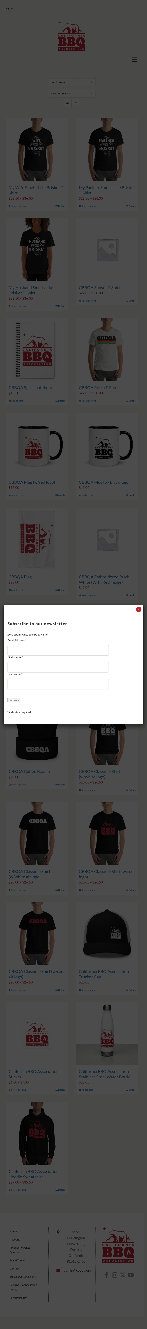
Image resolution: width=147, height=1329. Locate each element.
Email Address (16, 640)
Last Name (14, 674)
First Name (15, 657)
